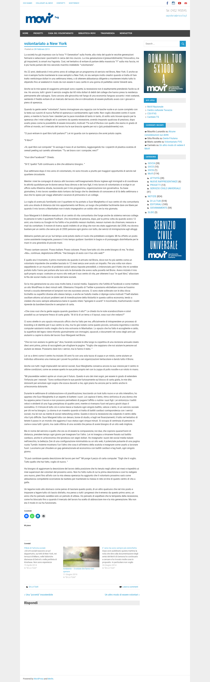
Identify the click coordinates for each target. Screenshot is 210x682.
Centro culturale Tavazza (159, 110)
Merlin (50, 679)
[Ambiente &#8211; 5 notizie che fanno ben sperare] (81, 557)
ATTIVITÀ (155, 178)
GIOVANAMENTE (158, 207)
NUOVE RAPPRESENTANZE (164, 181)
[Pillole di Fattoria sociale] (43, 558)
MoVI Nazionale (155, 106)
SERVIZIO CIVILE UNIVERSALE (165, 188)
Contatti (61, 3)
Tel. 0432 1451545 (176, 10)
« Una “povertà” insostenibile (38, 594)
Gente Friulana (170, 138)
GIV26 (151, 170)
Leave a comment (130, 587)
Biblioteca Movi (87, 33)
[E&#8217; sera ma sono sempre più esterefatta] (121, 558)
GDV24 (151, 163)
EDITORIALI (156, 204)
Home (25, 33)
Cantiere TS (153, 117)
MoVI (150, 173)
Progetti (38, 33)
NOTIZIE (152, 196)
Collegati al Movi (44, 3)
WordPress (39, 679)
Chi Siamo (27, 3)
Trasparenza (108, 33)
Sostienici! (74, 3)
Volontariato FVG (173, 141)
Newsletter (126, 33)
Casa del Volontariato (60, 33)
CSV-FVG (151, 113)
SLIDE (151, 212)
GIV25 (151, 166)
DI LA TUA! (33, 587)
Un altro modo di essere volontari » (122, 594)
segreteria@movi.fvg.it (176, 15)
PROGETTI (155, 185)
